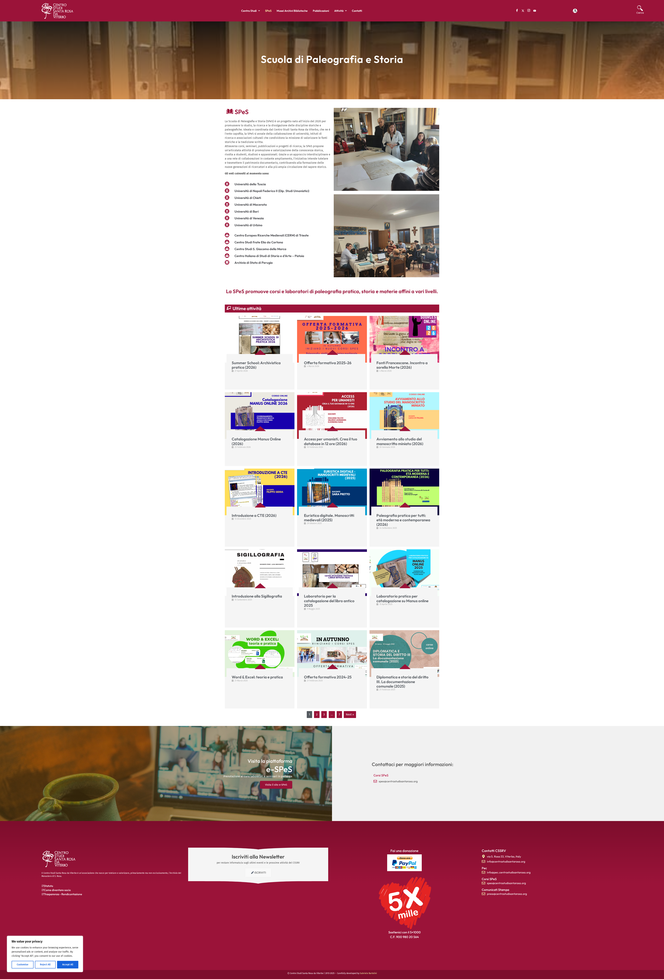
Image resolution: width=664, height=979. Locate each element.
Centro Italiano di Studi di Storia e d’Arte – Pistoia (269, 256)
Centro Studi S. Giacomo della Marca (260, 249)
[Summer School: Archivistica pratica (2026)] (259, 339)
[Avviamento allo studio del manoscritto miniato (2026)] (404, 415)
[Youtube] (534, 10)
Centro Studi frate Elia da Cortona (258, 242)
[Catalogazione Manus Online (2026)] (259, 415)
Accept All (67, 964)
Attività (338, 10)
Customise (22, 964)
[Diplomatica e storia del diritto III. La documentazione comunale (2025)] (404, 653)
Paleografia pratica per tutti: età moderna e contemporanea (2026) (403, 520)
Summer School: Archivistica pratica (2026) (256, 365)
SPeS (268, 10)
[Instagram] (528, 10)
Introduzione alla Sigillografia (257, 596)
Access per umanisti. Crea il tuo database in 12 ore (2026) (330, 441)
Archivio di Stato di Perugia (253, 263)
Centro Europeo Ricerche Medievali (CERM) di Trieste (271, 235)
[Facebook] (517, 10)
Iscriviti (260, 872)
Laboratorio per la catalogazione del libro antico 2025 (329, 601)
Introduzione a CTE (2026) (254, 515)
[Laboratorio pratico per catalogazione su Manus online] (404, 572)
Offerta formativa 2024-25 (328, 677)
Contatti (357, 10)
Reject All (45, 964)
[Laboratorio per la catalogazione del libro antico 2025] (332, 572)
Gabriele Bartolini (368, 973)
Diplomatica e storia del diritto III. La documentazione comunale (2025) (402, 682)
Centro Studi (249, 10)
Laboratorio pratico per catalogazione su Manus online (402, 598)
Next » (350, 714)
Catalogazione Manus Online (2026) (256, 441)
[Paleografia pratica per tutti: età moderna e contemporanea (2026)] (404, 492)
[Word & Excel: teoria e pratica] (259, 653)
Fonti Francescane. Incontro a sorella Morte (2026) (402, 365)
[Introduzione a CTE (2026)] (259, 492)
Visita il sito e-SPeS (276, 784)
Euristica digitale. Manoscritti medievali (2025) (329, 517)
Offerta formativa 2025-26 (328, 362)
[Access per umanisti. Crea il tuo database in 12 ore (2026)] (332, 415)
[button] (250, 11)
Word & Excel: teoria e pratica (257, 677)
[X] (522, 10)
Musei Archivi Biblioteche (292, 10)
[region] (45, 954)
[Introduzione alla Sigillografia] (259, 572)
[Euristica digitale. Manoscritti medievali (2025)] (332, 492)
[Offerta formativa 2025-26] (332, 339)
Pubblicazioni (321, 10)
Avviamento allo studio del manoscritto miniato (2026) (399, 441)
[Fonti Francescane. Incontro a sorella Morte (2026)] (404, 339)
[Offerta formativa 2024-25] (332, 653)
